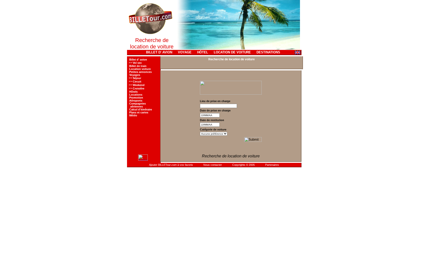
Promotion (136, 97)
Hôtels (133, 91)
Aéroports (135, 100)
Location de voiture (232, 52)
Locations (135, 94)
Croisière (138, 88)
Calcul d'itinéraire (140, 109)
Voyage (185, 52)
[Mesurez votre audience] (143, 159)
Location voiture (140, 68)
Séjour (137, 78)
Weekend (139, 85)
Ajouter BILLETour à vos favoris (171, 164)
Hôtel (202, 52)
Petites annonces (140, 71)
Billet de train (138, 65)
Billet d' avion (159, 52)
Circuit (137, 81)
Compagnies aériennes (137, 105)
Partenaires (272, 164)
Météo (133, 115)
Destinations (268, 52)
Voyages (134, 74)
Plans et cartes (138, 112)
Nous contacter (212, 164)
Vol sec (137, 62)
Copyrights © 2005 (243, 164)
